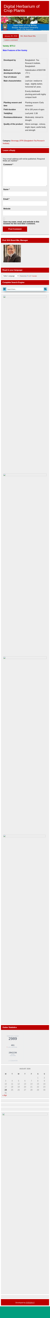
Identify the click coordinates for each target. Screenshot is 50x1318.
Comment (8, 164)
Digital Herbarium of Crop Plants (22, 8)
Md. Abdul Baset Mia (28, 36)
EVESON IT (30, 1303)
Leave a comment (11, 40)
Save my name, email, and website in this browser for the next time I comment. (21, 223)
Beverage (15, 141)
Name (6, 189)
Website (6, 209)
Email (6, 199)
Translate (34, 276)
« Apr (4, 1095)
